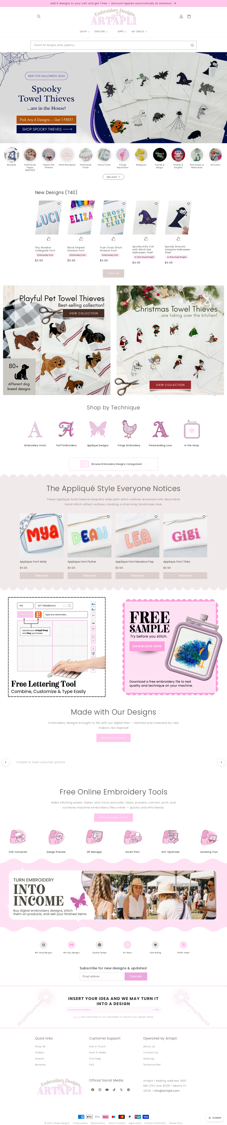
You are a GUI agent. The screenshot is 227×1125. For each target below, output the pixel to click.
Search (39, 1058)
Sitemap (148, 1058)
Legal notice (135, 1123)
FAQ (91, 1064)
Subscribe (136, 976)
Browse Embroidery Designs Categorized (117, 464)
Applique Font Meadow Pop (134, 562)
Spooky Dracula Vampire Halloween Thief (177, 249)
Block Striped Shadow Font (76, 249)
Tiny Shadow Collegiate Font (45, 249)
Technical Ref (152, 1064)
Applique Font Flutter (82, 562)
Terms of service (116, 1123)
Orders (39, 1052)
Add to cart (41, 575)
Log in (76, 1016)
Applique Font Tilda (176, 562)
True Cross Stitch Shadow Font (111, 249)
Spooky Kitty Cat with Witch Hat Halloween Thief (143, 249)
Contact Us (150, 1052)
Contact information (155, 1123)
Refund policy (98, 1123)
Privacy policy (80, 1123)
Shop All (40, 1046)
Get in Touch (97, 1046)
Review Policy (176, 1123)
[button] (39, 16)
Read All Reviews (113, 738)
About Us (149, 1046)
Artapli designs (61, 1123)
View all (113, 273)
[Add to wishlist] (58, 203)
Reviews (40, 1064)
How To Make (97, 1052)
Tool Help (95, 1058)
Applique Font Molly (33, 562)
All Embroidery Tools (113, 817)
